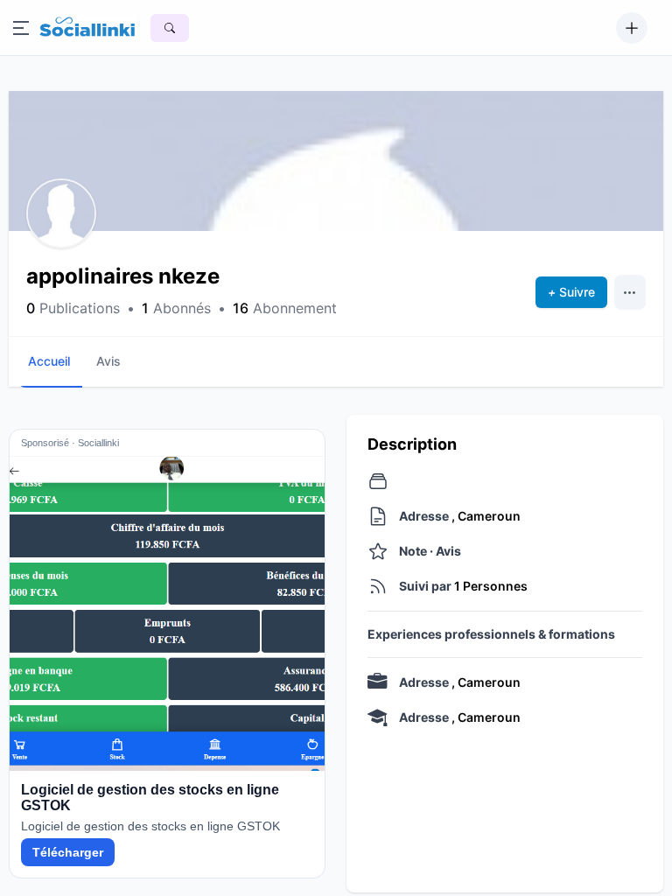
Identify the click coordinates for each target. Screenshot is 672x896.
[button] (61, 213)
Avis (108, 361)
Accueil (49, 361)
